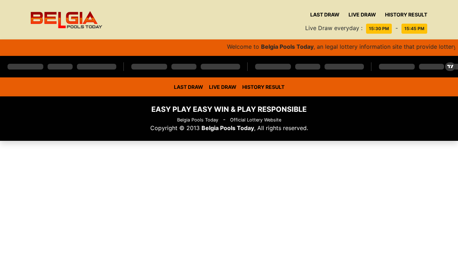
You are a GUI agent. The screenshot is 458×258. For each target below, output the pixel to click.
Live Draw (362, 14)
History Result (406, 14)
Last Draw (325, 14)
